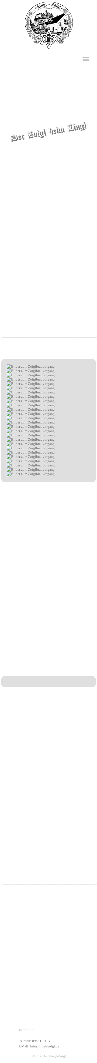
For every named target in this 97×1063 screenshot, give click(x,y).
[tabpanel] (48, 94)
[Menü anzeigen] (86, 59)
